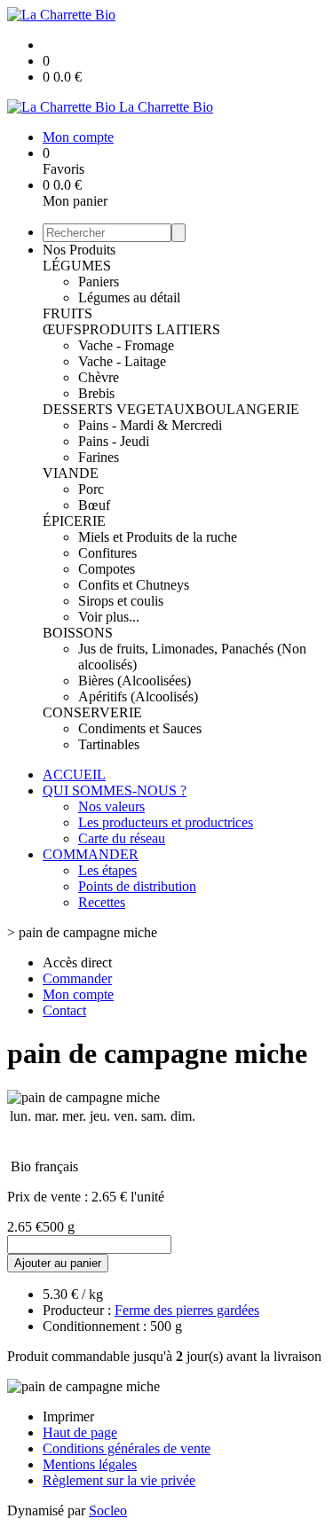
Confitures (107, 552)
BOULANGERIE (247, 409)
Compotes (106, 568)
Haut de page (80, 1432)
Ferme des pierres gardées (187, 1310)
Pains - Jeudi (113, 441)
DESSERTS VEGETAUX (119, 409)
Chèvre (98, 377)
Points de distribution (137, 886)
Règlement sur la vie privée (119, 1480)
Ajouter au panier (57, 1263)
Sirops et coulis (120, 600)
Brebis (96, 393)
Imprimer (68, 1416)
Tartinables (108, 744)
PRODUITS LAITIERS (151, 329)
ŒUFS (62, 329)
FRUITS (67, 313)
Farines (98, 457)
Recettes (101, 902)
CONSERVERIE (92, 712)
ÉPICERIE (74, 520)
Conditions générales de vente (126, 1448)
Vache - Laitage (122, 361)
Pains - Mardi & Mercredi (150, 425)
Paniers (98, 281)
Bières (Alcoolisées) (134, 680)
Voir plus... (108, 616)
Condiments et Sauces (140, 728)
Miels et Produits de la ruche (157, 536)
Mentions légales (90, 1464)
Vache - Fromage (126, 345)
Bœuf (94, 505)
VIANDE (71, 473)
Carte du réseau (121, 838)
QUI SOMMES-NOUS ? (114, 790)
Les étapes (107, 870)
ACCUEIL (74, 774)
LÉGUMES (77, 265)
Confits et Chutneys (133, 584)
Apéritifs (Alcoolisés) (138, 696)
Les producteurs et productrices (165, 822)
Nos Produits (79, 249)
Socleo (108, 1510)
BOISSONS (78, 632)
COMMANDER (91, 854)
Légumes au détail (129, 297)
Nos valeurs (111, 806)
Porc (91, 489)
